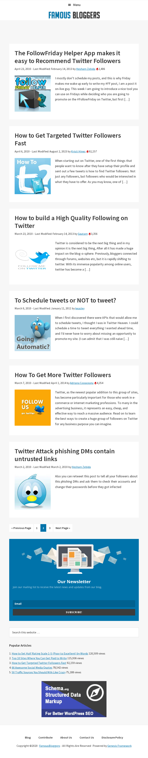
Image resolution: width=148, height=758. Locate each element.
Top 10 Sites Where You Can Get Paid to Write (39, 658)
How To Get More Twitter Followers (63, 375)
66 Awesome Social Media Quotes (32, 667)
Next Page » (62, 529)
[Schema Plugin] (74, 716)
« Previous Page (21, 529)
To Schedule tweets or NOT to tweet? (65, 300)
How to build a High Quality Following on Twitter (71, 222)
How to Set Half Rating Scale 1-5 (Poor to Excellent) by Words (50, 653)
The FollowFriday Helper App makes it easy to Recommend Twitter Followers (68, 57)
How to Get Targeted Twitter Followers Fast (68, 139)
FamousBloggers (49, 746)
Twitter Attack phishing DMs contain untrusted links (65, 455)
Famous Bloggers (74, 15)
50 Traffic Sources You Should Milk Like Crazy (39, 672)
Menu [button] (76, 5)
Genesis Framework (119, 746)
